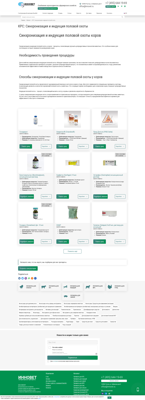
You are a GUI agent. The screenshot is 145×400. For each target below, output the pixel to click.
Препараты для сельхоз (80, 387)
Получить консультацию (28, 268)
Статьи (69, 13)
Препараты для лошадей (80, 379)
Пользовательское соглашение (25, 386)
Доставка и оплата (51, 381)
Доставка (88, 13)
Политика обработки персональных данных (28, 388)
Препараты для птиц (79, 385)
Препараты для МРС (79, 383)
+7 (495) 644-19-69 (116, 3)
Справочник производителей (81, 390)
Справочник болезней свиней (81, 394)
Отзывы (60, 13)
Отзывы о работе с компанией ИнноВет (56, 383)
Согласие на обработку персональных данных (29, 391)
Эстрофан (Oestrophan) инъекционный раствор (108, 176)
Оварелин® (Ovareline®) (65, 132)
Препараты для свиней (80, 381)
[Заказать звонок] (138, 389)
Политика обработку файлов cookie (27, 390)
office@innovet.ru (86, 6)
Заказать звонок (110, 6)
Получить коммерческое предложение (48, 8)
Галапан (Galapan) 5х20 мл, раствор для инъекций (108, 226)
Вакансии (99, 13)
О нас (47, 376)
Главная (23, 20)
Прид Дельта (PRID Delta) (103, 132)
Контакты (109, 13)
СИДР (58, 225)
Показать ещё (72, 251)
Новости (78, 13)
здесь (39, 398)
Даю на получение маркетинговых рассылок (64, 361)
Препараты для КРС (79, 376)
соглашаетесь (56, 396)
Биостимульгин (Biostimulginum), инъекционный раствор (31, 176)
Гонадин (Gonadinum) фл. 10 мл (31, 225)
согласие (55, 361)
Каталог (29, 20)
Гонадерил (23, 132)
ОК (109, 397)
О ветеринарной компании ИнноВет (28, 13)
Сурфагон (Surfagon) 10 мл (66, 175)
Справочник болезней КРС (81, 392)
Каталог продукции (48, 13)
